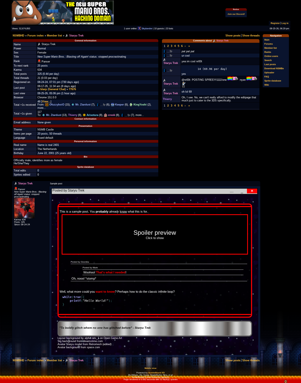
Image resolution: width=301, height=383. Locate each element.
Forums (268, 44)
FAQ (266, 76)
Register (275, 23)
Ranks (267, 52)
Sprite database (272, 80)
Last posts (270, 64)
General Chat (57, 89)
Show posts (232, 35)
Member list (270, 48)
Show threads (251, 35)
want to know (105, 291)
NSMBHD (18, 35)
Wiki (266, 85)
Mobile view (150, 368)
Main (266, 40)
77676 (72, 89)
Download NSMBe (274, 68)
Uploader (269, 72)
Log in (285, 23)
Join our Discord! (236, 14)
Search (268, 60)
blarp (43, 89)
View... (46, 101)
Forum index (35, 35)
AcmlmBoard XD (156, 373)
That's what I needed (111, 272)
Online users (271, 56)
